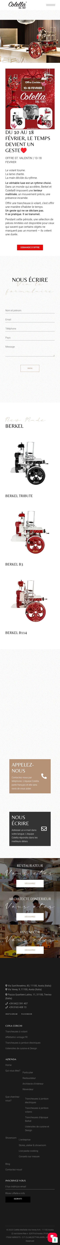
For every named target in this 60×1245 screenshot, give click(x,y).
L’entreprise (24, 1139)
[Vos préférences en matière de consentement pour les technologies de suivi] (55, 1240)
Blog (7, 1164)
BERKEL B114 (16, 633)
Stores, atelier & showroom (32, 1145)
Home (8, 1065)
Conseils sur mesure (29, 1156)
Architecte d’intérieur (33, 1083)
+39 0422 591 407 (18, 1003)
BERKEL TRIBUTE (19, 496)
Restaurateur (29, 1078)
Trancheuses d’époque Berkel (36, 1119)
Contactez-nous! (13, 1169)
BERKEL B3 (14, 564)
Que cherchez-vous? (12, 1098)
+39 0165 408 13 (17, 1007)
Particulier (28, 1072)
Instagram (11, 1014)
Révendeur (28, 1089)
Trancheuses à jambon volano (36, 1110)
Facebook (26, 1014)
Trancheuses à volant (16, 1031)
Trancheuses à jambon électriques (22, 1042)
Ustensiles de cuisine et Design (21, 1048)
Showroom (10, 1137)
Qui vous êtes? (12, 1070)
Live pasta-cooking (28, 1151)
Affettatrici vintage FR (16, 1037)
